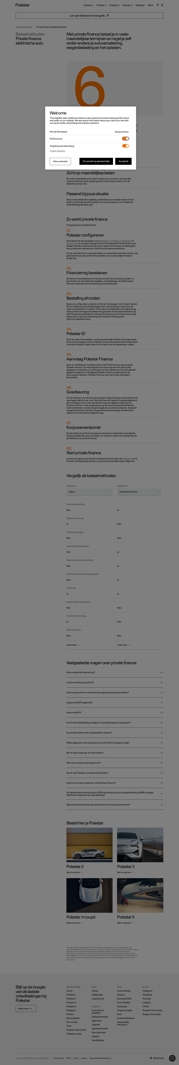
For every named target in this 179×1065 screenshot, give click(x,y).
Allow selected (60, 161)
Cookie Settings (57, 151)
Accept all (123, 161)
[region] (90, 138)
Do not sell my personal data (96, 161)
